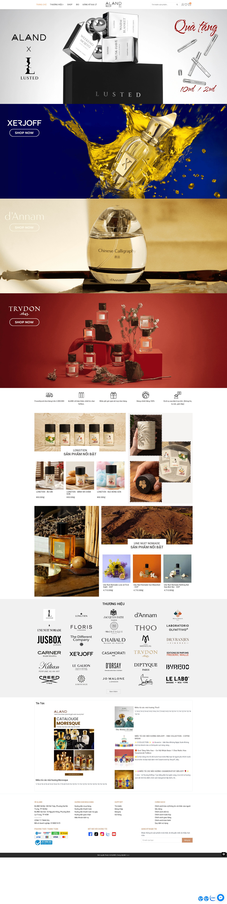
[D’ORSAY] (113, 667)
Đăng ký (118, 812)
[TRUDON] (146, 654)
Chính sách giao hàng (163, 817)
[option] (113, 56)
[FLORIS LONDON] (81, 628)
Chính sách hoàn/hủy (163, 815)
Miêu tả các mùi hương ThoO (147, 707)
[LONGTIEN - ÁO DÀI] (50, 475)
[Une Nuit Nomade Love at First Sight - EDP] (117, 568)
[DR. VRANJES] (178, 641)
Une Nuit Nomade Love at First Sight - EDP (116, 586)
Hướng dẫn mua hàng (83, 806)
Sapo (127, 855)
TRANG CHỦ (41, 4)
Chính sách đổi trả (162, 812)
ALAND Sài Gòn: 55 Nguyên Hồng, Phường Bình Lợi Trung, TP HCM (52, 813)
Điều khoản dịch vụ (82, 817)
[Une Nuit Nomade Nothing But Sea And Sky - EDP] (177, 568)
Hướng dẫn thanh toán (83, 809)
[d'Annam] (146, 615)
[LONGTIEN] (81, 615)
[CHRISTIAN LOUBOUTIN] (146, 680)
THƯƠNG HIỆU (56, 4)
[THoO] (146, 628)
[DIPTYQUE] (146, 667)
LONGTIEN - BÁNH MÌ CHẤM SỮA (79, 493)
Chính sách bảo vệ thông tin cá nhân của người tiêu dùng (172, 807)
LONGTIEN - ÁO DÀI (44, 492)
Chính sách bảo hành (163, 820)
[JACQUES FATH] (113, 615)
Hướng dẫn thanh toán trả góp (86, 812)
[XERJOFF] (81, 654)
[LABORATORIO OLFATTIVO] (178, 628)
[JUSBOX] (49, 641)
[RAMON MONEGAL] (146, 641)
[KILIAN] (49, 667)
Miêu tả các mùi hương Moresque (52, 780)
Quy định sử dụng (161, 823)
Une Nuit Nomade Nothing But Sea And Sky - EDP (176, 586)
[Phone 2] (206, 898)
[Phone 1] (200, 898)
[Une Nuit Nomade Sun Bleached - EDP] (147, 568)
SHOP (69, 4)
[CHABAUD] (113, 641)
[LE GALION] (81, 667)
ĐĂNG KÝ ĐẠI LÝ (90, 4)
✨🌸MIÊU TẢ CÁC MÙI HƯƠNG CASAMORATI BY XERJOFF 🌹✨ (162, 771)
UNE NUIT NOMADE (147, 545)
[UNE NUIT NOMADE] (49, 628)
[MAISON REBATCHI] (178, 615)
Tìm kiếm (118, 806)
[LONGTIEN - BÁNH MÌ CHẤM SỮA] (80, 475)
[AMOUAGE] (81, 680)
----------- (37, 817)
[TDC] (81, 641)
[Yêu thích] (186, 4)
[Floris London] (113, 340)
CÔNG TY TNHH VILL (42, 820)
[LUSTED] (49, 615)
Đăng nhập (119, 809)
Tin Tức (40, 703)
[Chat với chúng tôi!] (220, 897)
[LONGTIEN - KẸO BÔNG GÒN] (110, 475)
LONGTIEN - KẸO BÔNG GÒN (109, 492)
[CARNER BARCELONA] (49, 654)
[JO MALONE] (113, 680)
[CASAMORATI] (113, 654)
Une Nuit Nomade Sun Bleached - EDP (146, 586)
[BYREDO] (178, 667)
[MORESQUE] (113, 628)
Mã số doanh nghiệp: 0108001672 (47, 823)
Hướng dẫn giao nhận (83, 815)
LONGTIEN (80, 452)
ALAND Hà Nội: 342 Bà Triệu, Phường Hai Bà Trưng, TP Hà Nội (51, 807)
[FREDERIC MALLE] (178, 654)
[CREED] (49, 680)
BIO (77, 4)
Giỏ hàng (118, 815)
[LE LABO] (178, 680)
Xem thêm (113, 691)
